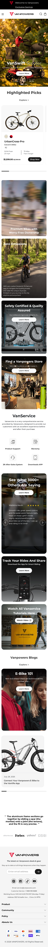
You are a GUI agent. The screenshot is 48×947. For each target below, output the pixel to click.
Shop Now (34, 159)
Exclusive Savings (24, 7)
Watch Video (22, 620)
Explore (23, 100)
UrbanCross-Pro (14, 141)
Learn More (24, 73)
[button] (22, 84)
